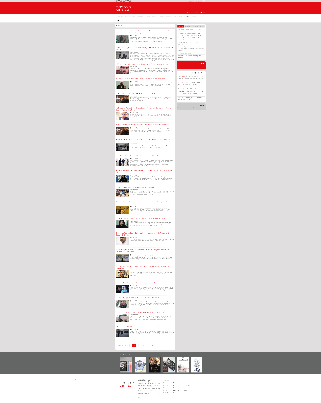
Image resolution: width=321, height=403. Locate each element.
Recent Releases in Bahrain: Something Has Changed (191, 43)
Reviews (193, 16)
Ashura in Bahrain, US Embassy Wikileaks (140, 362)
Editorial (127, 16)
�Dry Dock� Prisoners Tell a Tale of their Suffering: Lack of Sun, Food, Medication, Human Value (143, 140)
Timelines (200, 16)
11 (137, 345)
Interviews (167, 16)
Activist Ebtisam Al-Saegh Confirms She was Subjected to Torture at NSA (140, 218)
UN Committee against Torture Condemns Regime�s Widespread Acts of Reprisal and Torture (145, 48)
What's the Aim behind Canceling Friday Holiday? (190, 56)
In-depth (186, 16)
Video (181, 16)
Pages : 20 (120, 345)
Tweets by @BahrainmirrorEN (185, 108)
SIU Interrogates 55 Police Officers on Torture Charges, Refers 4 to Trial (140, 327)
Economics (140, 16)
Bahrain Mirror (123, 8)
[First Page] (125, 345)
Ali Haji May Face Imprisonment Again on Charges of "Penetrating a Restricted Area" (191, 34)
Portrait (160, 16)
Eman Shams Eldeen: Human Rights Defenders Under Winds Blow (138, 156)
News (133, 16)
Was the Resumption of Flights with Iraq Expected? (190, 39)
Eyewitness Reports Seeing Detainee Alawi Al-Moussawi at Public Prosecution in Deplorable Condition (142, 234)
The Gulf (174, 16)
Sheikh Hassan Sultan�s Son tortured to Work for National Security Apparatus (142, 124)
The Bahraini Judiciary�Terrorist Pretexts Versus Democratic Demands (169, 363)
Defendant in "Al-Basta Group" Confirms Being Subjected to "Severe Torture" (141, 312)
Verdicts (147, 16)
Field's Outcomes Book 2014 (197, 360)
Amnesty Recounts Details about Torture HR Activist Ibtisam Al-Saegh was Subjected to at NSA (144, 203)
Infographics (176, 390)
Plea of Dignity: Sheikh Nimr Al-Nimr (183, 361)
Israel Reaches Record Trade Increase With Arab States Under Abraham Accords (191, 78)
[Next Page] (149, 345)
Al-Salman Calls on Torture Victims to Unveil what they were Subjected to (140, 79)
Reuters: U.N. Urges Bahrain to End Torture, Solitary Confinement (137, 297)
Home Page (120, 16)
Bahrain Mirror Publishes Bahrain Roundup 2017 (126, 362)
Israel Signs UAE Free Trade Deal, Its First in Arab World (190, 98)
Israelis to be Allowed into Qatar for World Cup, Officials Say (189, 88)
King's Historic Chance (184, 53)
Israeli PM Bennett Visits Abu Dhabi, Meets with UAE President (190, 83)
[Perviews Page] (128, 345)
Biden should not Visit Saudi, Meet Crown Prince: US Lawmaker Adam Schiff (190, 93)
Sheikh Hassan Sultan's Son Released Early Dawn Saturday (135, 93)
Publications (125, 354)
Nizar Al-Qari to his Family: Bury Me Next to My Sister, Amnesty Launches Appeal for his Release (144, 267)
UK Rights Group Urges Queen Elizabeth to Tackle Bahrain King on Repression (141, 283)
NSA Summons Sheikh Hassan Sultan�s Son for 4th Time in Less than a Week (142, 64)
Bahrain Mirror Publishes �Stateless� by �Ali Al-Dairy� (154, 362)
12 (140, 345)
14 (146, 345)
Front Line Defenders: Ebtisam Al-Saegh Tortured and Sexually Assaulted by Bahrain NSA (144, 171)
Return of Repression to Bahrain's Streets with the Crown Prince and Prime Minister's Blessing (191, 48)
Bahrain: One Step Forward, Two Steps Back (189, 30)
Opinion (119, 20)
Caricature (176, 393)
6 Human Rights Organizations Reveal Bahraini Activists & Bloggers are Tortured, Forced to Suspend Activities (142, 251)
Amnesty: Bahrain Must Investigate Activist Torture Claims (135, 187)
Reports (153, 16)
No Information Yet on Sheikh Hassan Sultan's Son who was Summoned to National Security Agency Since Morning (143, 109)
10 (134, 345)
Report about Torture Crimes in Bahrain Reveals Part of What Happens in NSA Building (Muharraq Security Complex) (142, 32)
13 (143, 345)
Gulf (202, 73)
